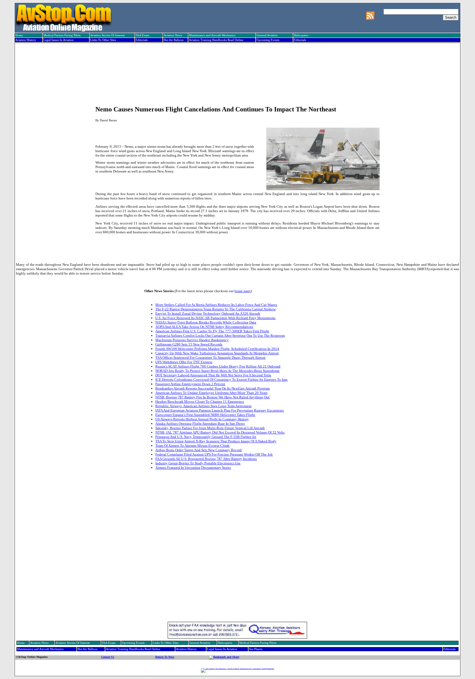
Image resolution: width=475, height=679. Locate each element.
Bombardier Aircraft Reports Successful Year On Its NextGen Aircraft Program (212, 388)
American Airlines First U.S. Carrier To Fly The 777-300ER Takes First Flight (212, 331)
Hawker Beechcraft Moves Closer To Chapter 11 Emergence (199, 401)
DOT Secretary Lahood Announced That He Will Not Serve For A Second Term (213, 375)
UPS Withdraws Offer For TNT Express (183, 362)
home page (242, 291)
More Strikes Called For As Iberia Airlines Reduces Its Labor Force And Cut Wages (216, 305)
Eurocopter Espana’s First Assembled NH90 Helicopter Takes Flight (205, 415)
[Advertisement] (237, 62)
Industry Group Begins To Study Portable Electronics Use (198, 463)
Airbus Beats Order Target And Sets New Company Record (198, 450)
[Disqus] (237, 549)
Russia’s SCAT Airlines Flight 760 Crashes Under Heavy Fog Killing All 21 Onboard (217, 366)
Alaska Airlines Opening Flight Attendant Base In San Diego (200, 423)
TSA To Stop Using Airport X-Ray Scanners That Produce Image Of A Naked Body (216, 441)
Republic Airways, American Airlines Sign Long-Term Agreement (203, 406)
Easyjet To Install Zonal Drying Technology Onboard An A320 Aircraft (207, 313)
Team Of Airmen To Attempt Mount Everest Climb (192, 445)
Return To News (164, 656)
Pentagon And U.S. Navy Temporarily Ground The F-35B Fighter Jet (205, 437)
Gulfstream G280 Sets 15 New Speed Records (188, 344)
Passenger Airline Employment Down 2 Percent (190, 384)
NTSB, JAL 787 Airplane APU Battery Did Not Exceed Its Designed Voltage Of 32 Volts (220, 432)
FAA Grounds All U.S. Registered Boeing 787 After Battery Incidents (206, 459)
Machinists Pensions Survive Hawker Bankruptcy (192, 340)
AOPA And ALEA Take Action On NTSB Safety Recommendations (204, 327)
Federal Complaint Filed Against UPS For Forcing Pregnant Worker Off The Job (214, 454)
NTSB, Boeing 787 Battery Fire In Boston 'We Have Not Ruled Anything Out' (212, 397)
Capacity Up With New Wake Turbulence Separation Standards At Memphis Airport (217, 353)
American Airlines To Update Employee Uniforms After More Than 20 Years (211, 393)
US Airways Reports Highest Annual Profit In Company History (202, 419)
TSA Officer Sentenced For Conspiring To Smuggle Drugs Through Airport (210, 357)
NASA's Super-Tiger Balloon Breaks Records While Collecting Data (205, 322)
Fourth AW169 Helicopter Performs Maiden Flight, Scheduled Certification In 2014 (217, 349)
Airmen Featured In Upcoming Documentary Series (193, 468)
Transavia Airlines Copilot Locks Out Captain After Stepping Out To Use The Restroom (220, 335)
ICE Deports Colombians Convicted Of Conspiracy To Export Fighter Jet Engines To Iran (221, 379)
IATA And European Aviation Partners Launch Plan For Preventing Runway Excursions (219, 410)
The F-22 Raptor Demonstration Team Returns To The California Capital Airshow (215, 309)
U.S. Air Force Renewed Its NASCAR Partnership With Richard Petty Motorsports (215, 318)
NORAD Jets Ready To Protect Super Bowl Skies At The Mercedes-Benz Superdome (217, 371)
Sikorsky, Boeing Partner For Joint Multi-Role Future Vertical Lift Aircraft (210, 428)
